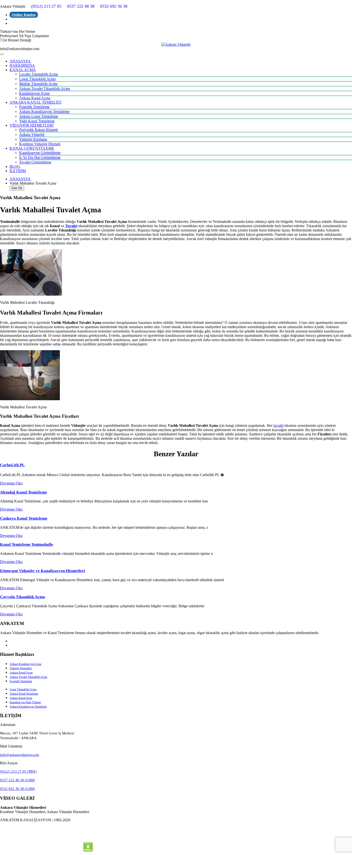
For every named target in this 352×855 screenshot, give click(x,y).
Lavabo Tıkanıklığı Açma (38, 74)
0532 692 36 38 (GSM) (17, 789)
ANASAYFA (20, 61)
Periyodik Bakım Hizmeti (38, 130)
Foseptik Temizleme (34, 107)
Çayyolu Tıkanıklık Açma (22, 597)
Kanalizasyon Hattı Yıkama (25, 702)
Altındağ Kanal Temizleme (23, 492)
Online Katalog (24, 15)
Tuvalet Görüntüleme (35, 162)
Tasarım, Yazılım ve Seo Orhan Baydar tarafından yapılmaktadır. (176, 828)
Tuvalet (71, 226)
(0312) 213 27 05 (46, 6)
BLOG (15, 166)
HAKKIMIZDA (22, 65)
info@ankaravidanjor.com (19, 755)
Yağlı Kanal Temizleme (37, 121)
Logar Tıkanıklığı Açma (37, 79)
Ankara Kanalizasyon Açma (25, 664)
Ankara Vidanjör (32, 134)
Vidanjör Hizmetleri (21, 668)
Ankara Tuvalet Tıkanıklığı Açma (44, 88)
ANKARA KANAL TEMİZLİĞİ (35, 102)
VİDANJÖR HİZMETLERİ (31, 125)
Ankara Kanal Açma (34, 98)
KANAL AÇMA (23, 70)
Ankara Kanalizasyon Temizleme (44, 111)
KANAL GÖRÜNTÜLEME (32, 148)
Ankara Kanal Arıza (21, 698)
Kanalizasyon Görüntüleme (40, 153)
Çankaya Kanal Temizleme (23, 518)
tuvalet (278, 425)
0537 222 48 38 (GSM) (17, 780)
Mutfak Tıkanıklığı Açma (38, 84)
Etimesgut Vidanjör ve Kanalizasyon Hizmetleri (42, 570)
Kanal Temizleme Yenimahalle (26, 544)
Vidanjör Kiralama (33, 139)
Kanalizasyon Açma (34, 93)
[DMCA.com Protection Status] (88, 850)
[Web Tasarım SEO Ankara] (176, 837)
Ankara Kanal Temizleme (24, 693)
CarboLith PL (12, 465)
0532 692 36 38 (113, 6)
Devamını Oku (11, 483)
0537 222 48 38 (80, 6)
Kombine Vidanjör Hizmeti (39, 144)
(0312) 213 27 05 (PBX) (18, 771)
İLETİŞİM (18, 171)
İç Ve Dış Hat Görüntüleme (40, 157)
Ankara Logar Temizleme (38, 116)
